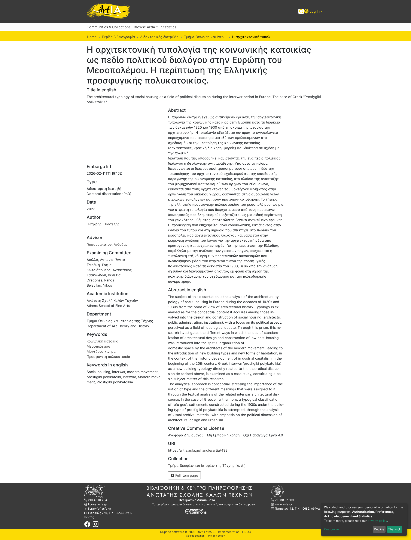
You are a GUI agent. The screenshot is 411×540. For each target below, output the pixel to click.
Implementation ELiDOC (234, 532)
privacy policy (377, 520)
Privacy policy (216, 535)
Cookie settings (195, 535)
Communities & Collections (108, 27)
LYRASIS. (210, 532)
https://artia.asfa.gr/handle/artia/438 (198, 450)
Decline (379, 529)
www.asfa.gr (283, 504)
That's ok (394, 529)
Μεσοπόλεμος (98, 346)
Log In (315, 11)
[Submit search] (301, 11)
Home (92, 37)
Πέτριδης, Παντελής (103, 224)
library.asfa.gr (97, 504)
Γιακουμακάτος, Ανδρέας (107, 244)
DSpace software (172, 532)
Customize (331, 529)
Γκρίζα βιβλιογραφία (118, 37)
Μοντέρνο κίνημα (101, 351)
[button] (306, 11)
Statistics (168, 27)
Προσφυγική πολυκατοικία (108, 356)
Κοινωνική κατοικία (102, 341)
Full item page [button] (186, 475)
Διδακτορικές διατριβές (159, 37)
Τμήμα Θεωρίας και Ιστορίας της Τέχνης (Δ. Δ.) (205, 37)
